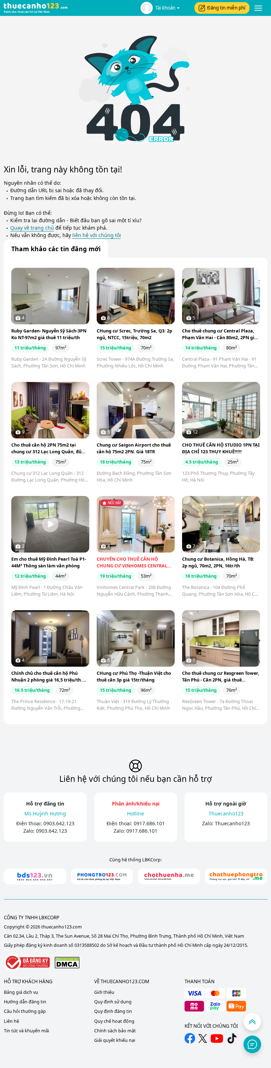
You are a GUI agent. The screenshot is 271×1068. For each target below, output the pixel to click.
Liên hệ (11, 1021)
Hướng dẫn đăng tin (25, 1002)
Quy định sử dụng (113, 1002)
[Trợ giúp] (252, 1044)
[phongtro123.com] (102, 876)
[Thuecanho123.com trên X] (202, 1038)
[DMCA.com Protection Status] (67, 962)
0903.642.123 (58, 823)
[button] (160, 8)
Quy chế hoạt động (114, 1021)
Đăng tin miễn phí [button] (226, 8)
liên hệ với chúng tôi (96, 235)
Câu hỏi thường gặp (25, 1011)
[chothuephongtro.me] (236, 876)
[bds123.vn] (35, 876)
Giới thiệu (104, 992)
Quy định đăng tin (113, 1011)
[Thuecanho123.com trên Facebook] (190, 1038)
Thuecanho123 (232, 823)
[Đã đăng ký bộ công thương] (27, 962)
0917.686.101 (149, 823)
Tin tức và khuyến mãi (26, 1031)
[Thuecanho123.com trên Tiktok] (232, 1038)
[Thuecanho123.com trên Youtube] (217, 1038)
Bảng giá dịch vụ (21, 992)
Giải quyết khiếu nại (114, 1040)
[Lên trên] (252, 1022)
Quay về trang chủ (32, 227)
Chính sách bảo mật (115, 1031)
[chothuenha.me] (169, 876)
